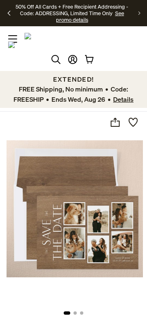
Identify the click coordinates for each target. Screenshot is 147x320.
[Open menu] (12, 39)
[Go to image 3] (81, 313)
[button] (72, 59)
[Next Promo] (139, 13)
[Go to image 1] (67, 313)
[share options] (115, 122)
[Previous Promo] (9, 13)
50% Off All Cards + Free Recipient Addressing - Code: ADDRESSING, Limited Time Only (72, 10)
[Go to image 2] (75, 313)
